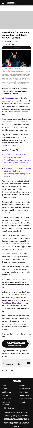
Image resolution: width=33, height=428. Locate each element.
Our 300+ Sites (24, 389)
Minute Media (12, 412)
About (3, 385)
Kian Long (7, 41)
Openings (22, 385)
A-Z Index (22, 402)
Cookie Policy (6, 399)
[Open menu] (3, 3)
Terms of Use (24, 395)
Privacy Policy (6, 395)
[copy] (13, 44)
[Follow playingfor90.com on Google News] (28, 363)
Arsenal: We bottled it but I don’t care (17, 160)
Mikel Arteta (6, 98)
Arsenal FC (10, 370)
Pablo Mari (6, 303)
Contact (4, 389)
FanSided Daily (6, 392)
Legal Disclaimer (25, 399)
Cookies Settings (7, 408)
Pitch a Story (24, 392)
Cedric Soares (18, 303)
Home (3, 370)
